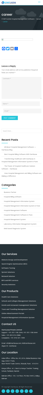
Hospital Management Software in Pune (18, 215)
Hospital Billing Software (12, 197)
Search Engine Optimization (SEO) (14, 264)
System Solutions (8, 272)
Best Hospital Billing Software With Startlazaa (20, 154)
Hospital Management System (15, 219)
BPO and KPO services (10, 280)
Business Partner (10, 192)
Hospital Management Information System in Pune (22, 206)
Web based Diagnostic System (15, 228)
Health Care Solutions (10, 297)
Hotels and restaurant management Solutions (19, 305)
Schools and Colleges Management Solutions (19, 301)
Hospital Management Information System (19, 201)
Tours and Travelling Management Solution (18, 309)
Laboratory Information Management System (20, 224)
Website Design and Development (15, 260)
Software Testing (8, 268)
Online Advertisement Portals (13, 313)
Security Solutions (8, 284)
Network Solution (8, 276)
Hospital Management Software (15, 210)
